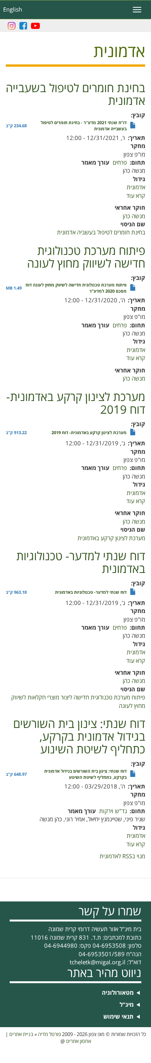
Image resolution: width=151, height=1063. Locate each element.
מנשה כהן (134, 216)
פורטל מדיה (49, 1034)
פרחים (120, 162)
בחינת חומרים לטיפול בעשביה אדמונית (101, 232)
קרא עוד (135, 195)
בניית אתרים (21, 1034)
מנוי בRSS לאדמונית (122, 856)
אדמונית (136, 187)
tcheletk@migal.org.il (97, 962)
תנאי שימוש (118, 1017)
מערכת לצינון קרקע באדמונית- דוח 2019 (89, 433)
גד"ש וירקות (113, 811)
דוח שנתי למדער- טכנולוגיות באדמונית (91, 592)
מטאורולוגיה (118, 993)
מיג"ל (127, 1005)
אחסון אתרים (78, 1041)
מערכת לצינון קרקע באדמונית (111, 538)
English (12, 9)
